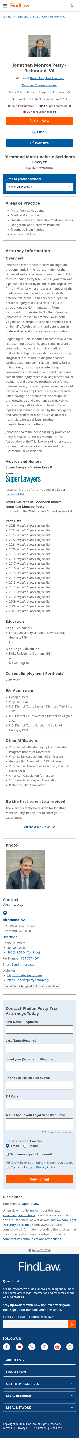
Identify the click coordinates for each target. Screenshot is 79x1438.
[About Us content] (72, 1360)
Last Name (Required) (21, 1041)
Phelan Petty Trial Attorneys (49, 16)
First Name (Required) (22, 1022)
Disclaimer (38, 1428)
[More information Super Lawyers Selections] (51, 467)
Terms (7, 1428)
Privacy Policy (45, 1167)
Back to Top (41, 1250)
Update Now (30, 1204)
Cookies (56, 1428)
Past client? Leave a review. (39, 85)
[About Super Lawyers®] (69, 106)
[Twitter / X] (31, 1346)
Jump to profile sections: (23, 179)
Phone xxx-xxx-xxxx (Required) (28, 1078)
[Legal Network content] (72, 1408)
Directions (10, 937)
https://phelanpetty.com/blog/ (28, 980)
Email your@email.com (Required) (30, 1059)
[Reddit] (57, 1346)
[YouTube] (19, 1346)
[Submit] (72, 1324)
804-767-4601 (30, 958)
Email (15, 1146)
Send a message (23, 964)
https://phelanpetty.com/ (24, 975)
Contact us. (17, 1297)
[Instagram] (44, 1346)
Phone (33, 1146)
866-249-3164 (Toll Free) (23, 952)
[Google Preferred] (69, 1346)
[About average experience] (54, 112)
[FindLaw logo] (21, 5)
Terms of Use (20, 1167)
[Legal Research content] (72, 1396)
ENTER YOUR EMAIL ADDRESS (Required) (28, 1317)
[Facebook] (6, 1346)
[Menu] (5, 5)
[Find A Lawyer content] (72, 1372)
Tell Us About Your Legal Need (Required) (35, 1115)
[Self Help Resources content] (72, 1384)
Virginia (7, 16)
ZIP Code (12, 1096)
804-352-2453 (16, 948)
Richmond (22, 16)
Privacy (21, 1428)
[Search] (72, 6)
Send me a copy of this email (31, 1154)
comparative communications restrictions (32, 1239)
